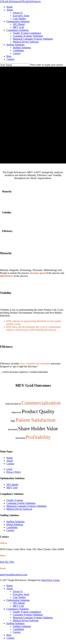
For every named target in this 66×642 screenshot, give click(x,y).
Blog (8, 635)
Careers (10, 530)
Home (9, 457)
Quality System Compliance (27, 611)
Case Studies (19, 597)
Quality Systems (14, 500)
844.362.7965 (7, 561)
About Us (18, 591)
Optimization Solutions (18, 600)
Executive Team (21, 594)
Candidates (12, 527)
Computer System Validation (20, 503)
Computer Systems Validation (28, 614)
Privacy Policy (13, 472)
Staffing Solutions (15, 521)
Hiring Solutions (14, 524)
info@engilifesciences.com (13, 574)
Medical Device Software (19, 509)
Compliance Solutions (17, 608)
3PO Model (12, 484)
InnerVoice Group (50, 580)
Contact (10, 463)
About (9, 460)
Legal (9, 469)
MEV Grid (11, 487)
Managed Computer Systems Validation (26, 506)
